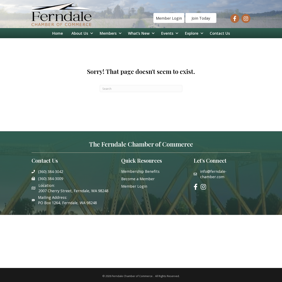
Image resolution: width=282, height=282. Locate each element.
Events (167, 33)
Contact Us (220, 33)
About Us (79, 33)
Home (57, 33)
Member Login (134, 186)
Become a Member (138, 178)
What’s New (139, 33)
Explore (191, 33)
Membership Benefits (140, 171)
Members (108, 33)
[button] (168, 18)
